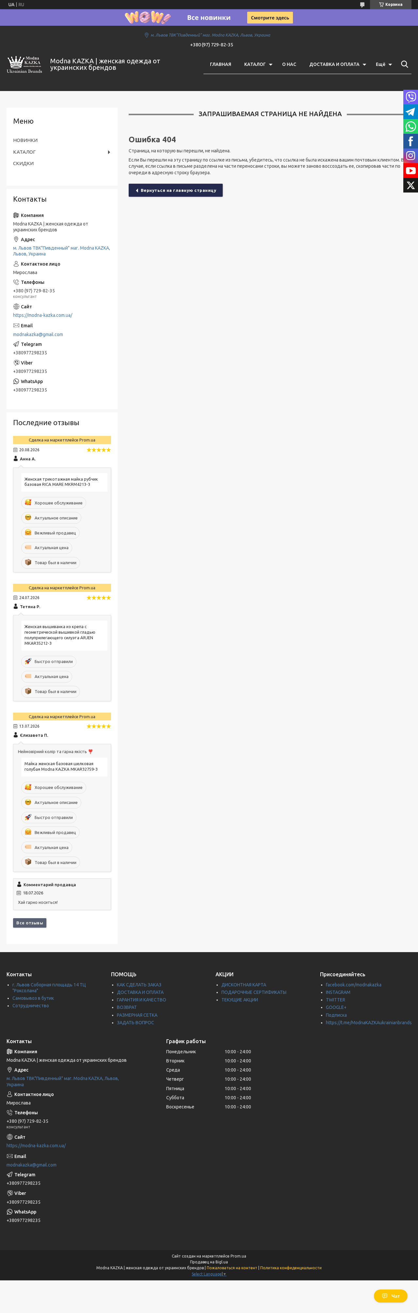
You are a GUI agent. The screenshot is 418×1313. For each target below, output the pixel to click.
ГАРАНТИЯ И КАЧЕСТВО (141, 999)
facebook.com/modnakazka (353, 984)
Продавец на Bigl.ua (209, 1262)
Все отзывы (29, 922)
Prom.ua (238, 1256)
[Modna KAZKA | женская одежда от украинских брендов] (24, 64)
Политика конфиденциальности (291, 1268)
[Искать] (403, 64)
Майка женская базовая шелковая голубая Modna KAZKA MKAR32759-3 (61, 766)
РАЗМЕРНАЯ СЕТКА (137, 1015)
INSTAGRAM (338, 992)
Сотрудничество (30, 1005)
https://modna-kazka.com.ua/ (42, 315)
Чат (396, 1296)
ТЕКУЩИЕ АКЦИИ (239, 999)
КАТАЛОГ (255, 64)
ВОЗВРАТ (127, 1007)
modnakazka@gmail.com (38, 334)
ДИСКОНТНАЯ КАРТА (243, 984)
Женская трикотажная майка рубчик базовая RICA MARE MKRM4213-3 (61, 482)
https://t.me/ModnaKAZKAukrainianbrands (369, 1022)
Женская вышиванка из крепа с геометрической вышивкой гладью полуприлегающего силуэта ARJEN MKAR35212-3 (59, 634)
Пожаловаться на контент (232, 1268)
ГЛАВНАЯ (220, 64)
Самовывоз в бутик (33, 998)
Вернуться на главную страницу (179, 190)
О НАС (289, 64)
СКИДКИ (23, 163)
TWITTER (335, 999)
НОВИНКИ (25, 140)
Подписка (336, 1015)
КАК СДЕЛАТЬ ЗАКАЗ (139, 984)
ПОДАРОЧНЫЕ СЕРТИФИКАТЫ (253, 992)
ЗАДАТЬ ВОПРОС (135, 1022)
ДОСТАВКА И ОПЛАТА (334, 64)
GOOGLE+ (336, 1007)
